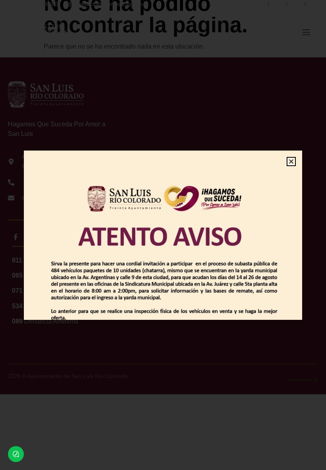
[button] (291, 161)
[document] (163, 235)
